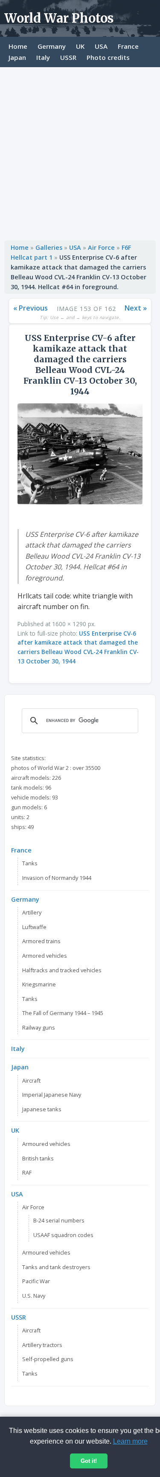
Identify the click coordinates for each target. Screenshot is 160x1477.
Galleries (48, 247)
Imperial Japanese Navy (51, 1094)
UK (80, 46)
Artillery (31, 912)
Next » (136, 308)
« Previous (30, 308)
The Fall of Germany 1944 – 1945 (62, 1013)
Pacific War (36, 1281)
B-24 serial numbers (58, 1220)
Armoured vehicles (46, 1144)
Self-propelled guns (47, 1359)
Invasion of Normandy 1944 (56, 878)
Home (18, 46)
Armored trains (41, 941)
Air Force (101, 247)
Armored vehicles (44, 955)
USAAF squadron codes (63, 1235)
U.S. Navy (33, 1295)
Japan (17, 57)
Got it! (89, 1461)
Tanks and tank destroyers (56, 1267)
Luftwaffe (34, 927)
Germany (52, 46)
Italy (43, 57)
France (128, 46)
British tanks (38, 1158)
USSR (68, 57)
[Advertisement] (80, 151)
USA (101, 46)
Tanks (30, 863)
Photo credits (108, 57)
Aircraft (31, 1080)
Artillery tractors (42, 1345)
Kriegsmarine (39, 984)
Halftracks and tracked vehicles (62, 970)
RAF (27, 1172)
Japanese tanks (41, 1109)
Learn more (130, 1441)
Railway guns (38, 1027)
